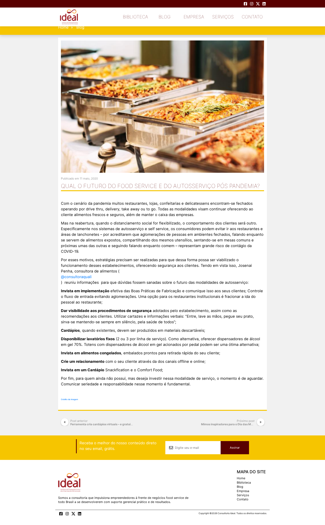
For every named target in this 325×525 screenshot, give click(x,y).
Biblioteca (135, 17)
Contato (252, 17)
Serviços (223, 17)
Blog (165, 17)
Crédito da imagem (69, 399)
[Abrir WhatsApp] (315, 515)
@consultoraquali (76, 277)
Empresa (194, 17)
